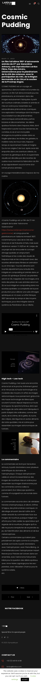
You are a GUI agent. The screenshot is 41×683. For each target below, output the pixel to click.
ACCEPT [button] (25, 679)
